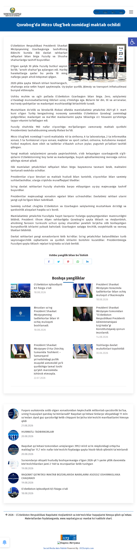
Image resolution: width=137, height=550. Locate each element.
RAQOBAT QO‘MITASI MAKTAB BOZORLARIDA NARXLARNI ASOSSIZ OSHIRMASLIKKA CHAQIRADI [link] (70, 476)
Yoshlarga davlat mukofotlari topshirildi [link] (110, 346)
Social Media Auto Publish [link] (55, 548)
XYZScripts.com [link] (87, 548)
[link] (132, 41)
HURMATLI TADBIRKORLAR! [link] (37, 431)
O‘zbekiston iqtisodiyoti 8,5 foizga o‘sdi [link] (48, 286)
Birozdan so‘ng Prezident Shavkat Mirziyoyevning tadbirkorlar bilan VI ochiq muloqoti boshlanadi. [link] (46, 316)
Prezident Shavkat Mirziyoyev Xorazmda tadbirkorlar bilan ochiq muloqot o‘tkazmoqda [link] (111, 290)
